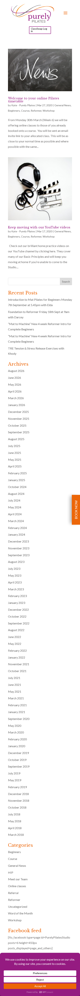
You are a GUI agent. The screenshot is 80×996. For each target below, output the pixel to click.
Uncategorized (17, 906)
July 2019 (14, 773)
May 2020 (14, 725)
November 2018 (18, 800)
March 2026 (16, 398)
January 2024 (16, 534)
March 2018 (16, 834)
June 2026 (14, 377)
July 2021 (14, 678)
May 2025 (14, 459)
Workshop (49, 110)
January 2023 (16, 602)
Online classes (17, 886)
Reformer (36, 110)
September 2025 (18, 432)
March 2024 (16, 521)
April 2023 (15, 582)
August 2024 (16, 493)
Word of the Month (20, 913)
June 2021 (14, 684)
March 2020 (16, 732)
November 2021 (18, 664)
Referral (13, 893)
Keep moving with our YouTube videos (39, 227)
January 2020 (16, 746)
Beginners (14, 110)
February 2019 (17, 787)
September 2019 (18, 766)
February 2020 (17, 739)
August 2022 (16, 630)
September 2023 (18, 555)
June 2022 (14, 637)
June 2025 (14, 452)
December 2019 (18, 753)
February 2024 (17, 528)
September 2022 (18, 623)
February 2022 (17, 650)
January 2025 (16, 480)
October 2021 (17, 671)
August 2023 (16, 561)
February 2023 (17, 596)
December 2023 (18, 541)
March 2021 (16, 698)
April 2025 (15, 466)
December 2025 (18, 411)
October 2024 (17, 487)
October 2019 (17, 759)
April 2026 (15, 391)
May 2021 (14, 691)
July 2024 (14, 500)
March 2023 (16, 589)
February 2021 (17, 705)
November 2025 (18, 418)
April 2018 (15, 828)
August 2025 (16, 439)
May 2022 (14, 643)
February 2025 (17, 473)
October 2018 (17, 807)
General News (62, 105)
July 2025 (14, 446)
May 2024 (14, 507)
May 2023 (14, 575)
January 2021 (16, 712)
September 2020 (18, 718)
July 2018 (14, 814)
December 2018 (18, 794)
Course (25, 110)
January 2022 (16, 657)
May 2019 (14, 780)
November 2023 (18, 548)
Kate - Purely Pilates (23, 105)
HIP (10, 872)
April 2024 (15, 514)
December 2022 (18, 609)
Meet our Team (18, 879)
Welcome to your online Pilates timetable (33, 99)
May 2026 (14, 384)
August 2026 (16, 370)
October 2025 (17, 425)
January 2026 (16, 405)
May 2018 (14, 821)
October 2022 (17, 616)
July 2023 (14, 568)
